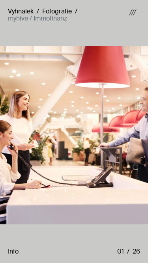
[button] (123, 251)
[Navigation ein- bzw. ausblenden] (133, 15)
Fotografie (57, 11)
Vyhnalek (21, 11)
